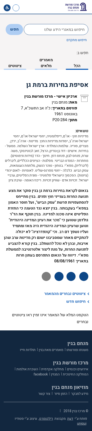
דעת (70, 418)
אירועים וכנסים (77, 369)
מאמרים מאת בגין (51, 349)
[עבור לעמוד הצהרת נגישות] (7, 7)
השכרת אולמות (27, 369)
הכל (77, 66)
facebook (41, 374)
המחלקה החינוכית (75, 374)
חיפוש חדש (76, 301)
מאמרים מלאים (46, 63)
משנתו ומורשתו (77, 349)
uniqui (81, 423)
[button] (33, 7)
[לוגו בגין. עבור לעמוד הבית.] (76, 6)
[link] (25, 7)
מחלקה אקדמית (52, 369)
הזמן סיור (60, 393)
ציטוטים (15, 66)
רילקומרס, (46, 418)
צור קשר (44, 393)
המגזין (55, 374)
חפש (14, 29)
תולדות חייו (28, 349)
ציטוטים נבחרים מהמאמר (65, 294)
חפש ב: (82, 53)
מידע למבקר (79, 393)
